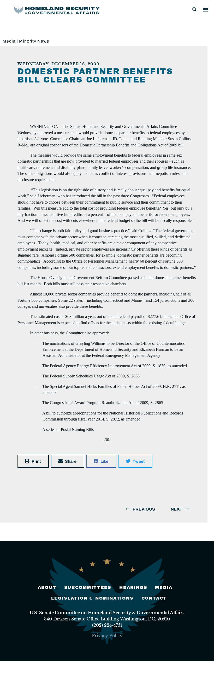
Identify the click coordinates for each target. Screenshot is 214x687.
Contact (154, 598)
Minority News (34, 41)
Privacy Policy (107, 635)
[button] (194, 9)
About (47, 587)
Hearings (133, 587)
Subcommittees (87, 587)
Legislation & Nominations (92, 598)
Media (9, 41)
